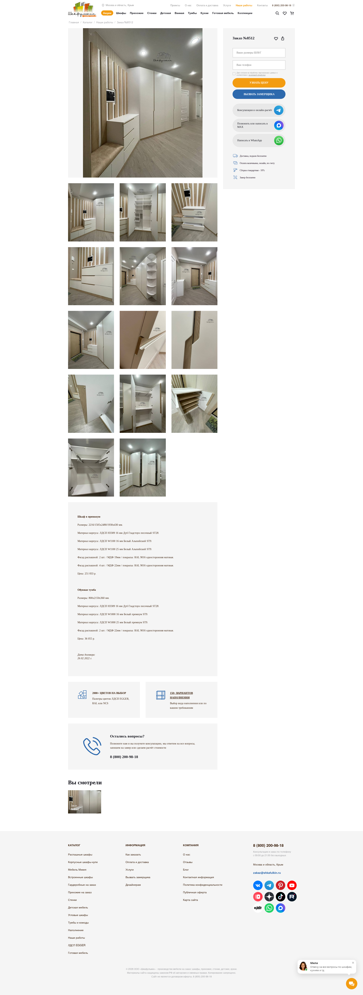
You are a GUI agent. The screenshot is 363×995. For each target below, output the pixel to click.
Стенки (152, 13)
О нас (188, 5)
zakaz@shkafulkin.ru (267, 873)
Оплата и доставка (207, 5)
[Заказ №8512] (84, 792)
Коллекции (245, 13)
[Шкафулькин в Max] (280, 908)
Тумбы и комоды (78, 922)
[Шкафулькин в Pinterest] (280, 885)
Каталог (87, 22)
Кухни (205, 13)
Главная (74, 22)
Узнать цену (259, 82)
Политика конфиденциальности (202, 884)
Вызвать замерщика (138, 877)
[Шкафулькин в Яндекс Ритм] (258, 908)
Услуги (227, 5)
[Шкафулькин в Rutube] (292, 896)
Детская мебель (78, 907)
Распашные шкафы (80, 854)
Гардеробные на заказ (82, 884)
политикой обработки (257, 75)
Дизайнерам (133, 884)
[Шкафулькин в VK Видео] (258, 896)
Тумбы (192, 13)
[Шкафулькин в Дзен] (269, 896)
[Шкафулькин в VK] (258, 885)
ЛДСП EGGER (76, 945)
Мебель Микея (77, 869)
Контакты (262, 5)
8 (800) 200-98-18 (281, 5)
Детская (165, 13)
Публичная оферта (195, 892)
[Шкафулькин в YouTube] (292, 885)
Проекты (175, 5)
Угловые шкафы (78, 915)
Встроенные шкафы (80, 877)
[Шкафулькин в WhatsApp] (269, 908)
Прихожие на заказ (80, 892)
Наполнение (76, 930)
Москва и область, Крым (119, 5)
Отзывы (187, 862)
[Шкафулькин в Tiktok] (280, 896)
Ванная (179, 13)
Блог (186, 869)
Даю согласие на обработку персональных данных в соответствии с (257, 74)
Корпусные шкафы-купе (83, 862)
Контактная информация (198, 877)
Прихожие (136, 13)
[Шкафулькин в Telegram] (269, 885)
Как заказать (133, 854)
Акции (107, 13)
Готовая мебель (223, 13)
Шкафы (121, 13)
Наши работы (244, 5)
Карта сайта (190, 900)
